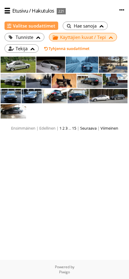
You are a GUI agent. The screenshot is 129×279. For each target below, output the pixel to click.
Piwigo (64, 272)
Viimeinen (109, 128)
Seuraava (88, 128)
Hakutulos (43, 10)
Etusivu (20, 10)
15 (74, 128)
